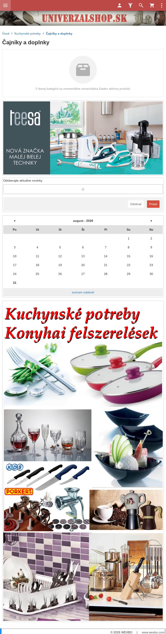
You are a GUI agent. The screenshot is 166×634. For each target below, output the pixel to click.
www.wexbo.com (153, 632)
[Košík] (152, 5)
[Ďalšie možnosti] (161, 5)
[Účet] (119, 5)
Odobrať (136, 204)
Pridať (153, 204)
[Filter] (130, 5)
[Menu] (5, 5)
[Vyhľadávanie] (141, 5)
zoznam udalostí (83, 292)
